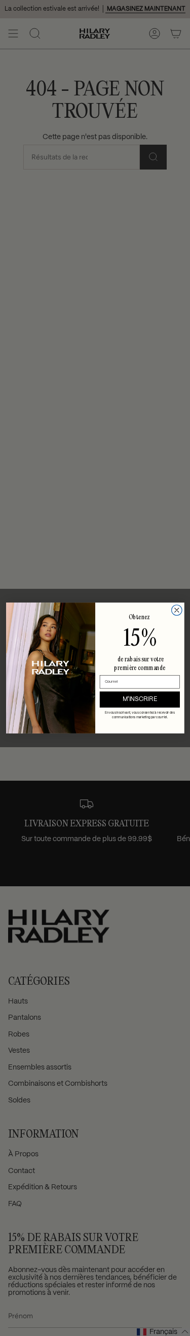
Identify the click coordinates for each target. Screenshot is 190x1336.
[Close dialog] (176, 610)
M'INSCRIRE (140, 699)
